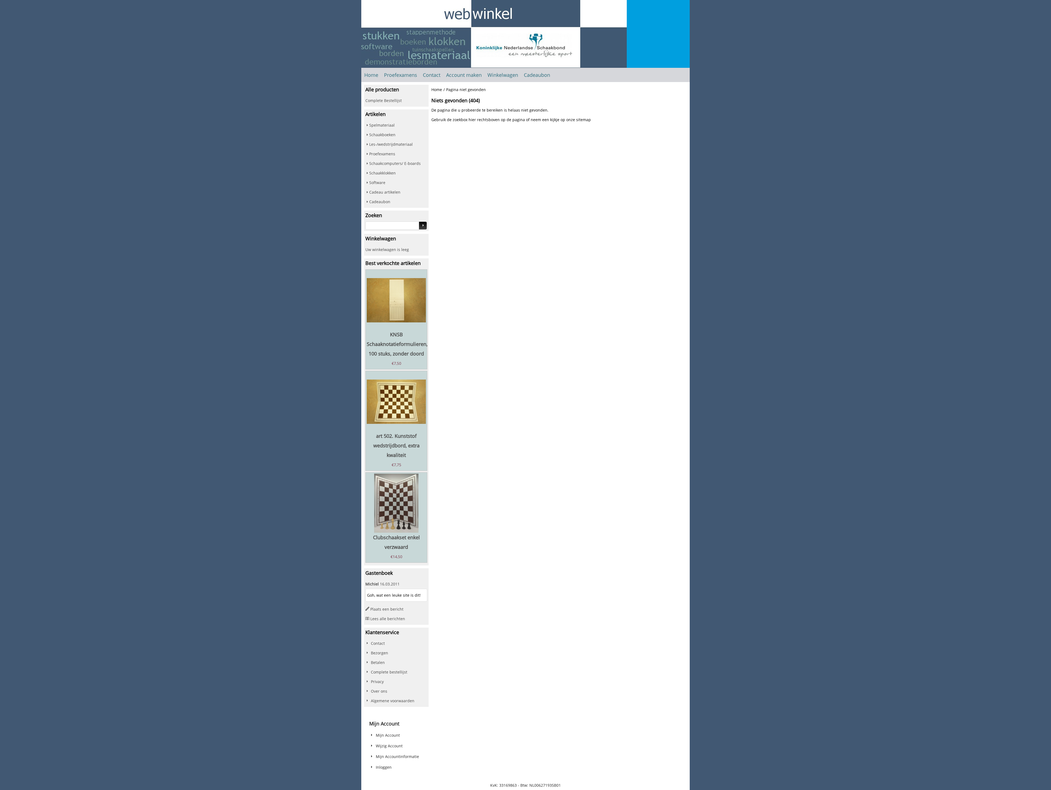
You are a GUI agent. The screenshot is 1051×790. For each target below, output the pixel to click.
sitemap (583, 119)
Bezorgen (379, 652)
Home (371, 75)
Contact (431, 75)
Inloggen (384, 767)
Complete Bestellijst (383, 100)
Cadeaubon (537, 75)
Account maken (464, 75)
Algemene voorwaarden (392, 700)
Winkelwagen (502, 75)
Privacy (377, 681)
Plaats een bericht (386, 609)
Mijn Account (388, 735)
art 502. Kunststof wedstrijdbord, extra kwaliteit (396, 445)
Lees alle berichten (387, 618)
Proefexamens (400, 75)
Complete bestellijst (389, 672)
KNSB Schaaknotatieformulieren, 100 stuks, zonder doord (397, 344)
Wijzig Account (389, 745)
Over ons (379, 691)
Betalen (378, 662)
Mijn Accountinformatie (397, 756)
